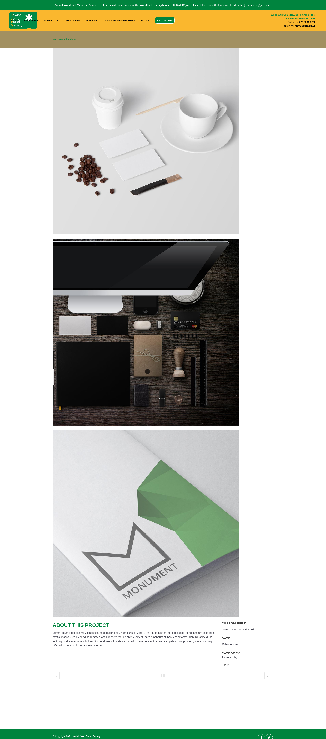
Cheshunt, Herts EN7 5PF (300, 18)
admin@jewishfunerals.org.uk (299, 25)
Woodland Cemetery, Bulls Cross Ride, (293, 14)
